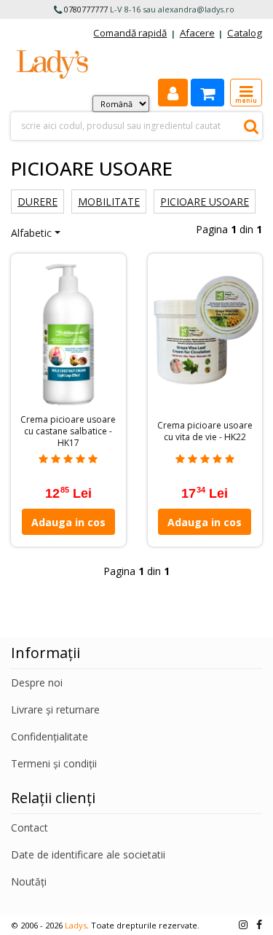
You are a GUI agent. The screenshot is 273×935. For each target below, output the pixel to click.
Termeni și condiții (54, 763)
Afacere (197, 32)
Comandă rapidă (130, 32)
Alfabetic (31, 233)
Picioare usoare (204, 201)
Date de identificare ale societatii (88, 854)
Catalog (244, 32)
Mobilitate (109, 201)
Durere (37, 201)
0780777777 (86, 9)
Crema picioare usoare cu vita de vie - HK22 (205, 431)
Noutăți (29, 881)
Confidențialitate (49, 736)
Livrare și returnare (55, 709)
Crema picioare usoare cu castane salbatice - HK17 (68, 431)
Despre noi (37, 682)
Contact (29, 827)
